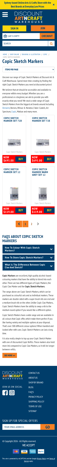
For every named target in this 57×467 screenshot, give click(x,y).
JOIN (43, 28)
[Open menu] (5, 14)
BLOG (30, 387)
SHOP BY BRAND (35, 382)
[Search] (51, 43)
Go (47, 427)
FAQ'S (31, 392)
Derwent (6, 107)
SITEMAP (32, 411)
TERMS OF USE (35, 406)
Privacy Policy (41, 458)
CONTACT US (34, 372)
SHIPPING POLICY (36, 401)
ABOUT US (33, 377)
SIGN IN (14, 28)
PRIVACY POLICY (35, 396)
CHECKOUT (47, 36)
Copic (13, 111)
